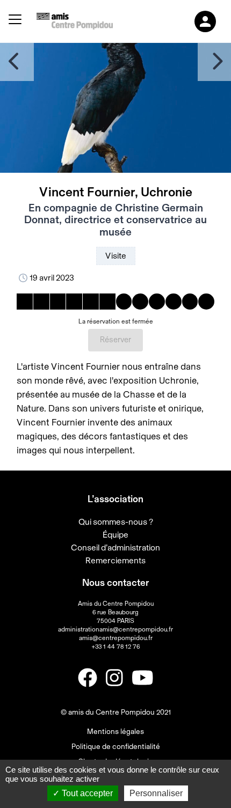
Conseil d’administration (115, 547)
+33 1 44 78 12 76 (115, 646)
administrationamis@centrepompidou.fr (115, 629)
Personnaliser (156, 793)
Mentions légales (115, 732)
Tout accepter (86, 793)
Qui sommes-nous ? (115, 522)
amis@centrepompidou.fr (116, 638)
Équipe (115, 535)
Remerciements (115, 560)
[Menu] (15, 21)
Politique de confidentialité (115, 747)
